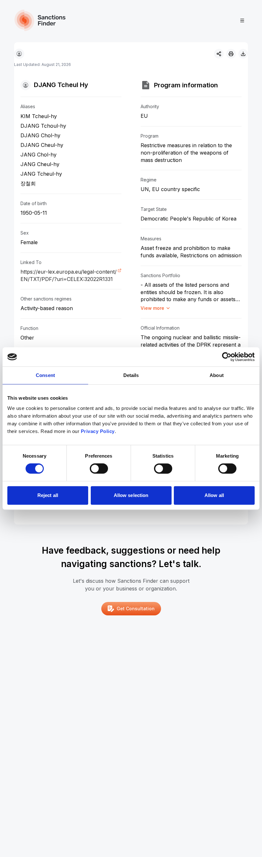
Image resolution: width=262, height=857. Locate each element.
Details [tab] (131, 375)
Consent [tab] (45, 375)
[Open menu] (242, 20)
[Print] (231, 54)
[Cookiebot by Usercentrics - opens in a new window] (227, 357)
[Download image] (243, 54)
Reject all (47, 495)
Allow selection (131, 495)
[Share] (219, 54)
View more (152, 308)
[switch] (99, 468)
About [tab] (217, 375)
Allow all (214, 495)
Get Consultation (136, 608)
